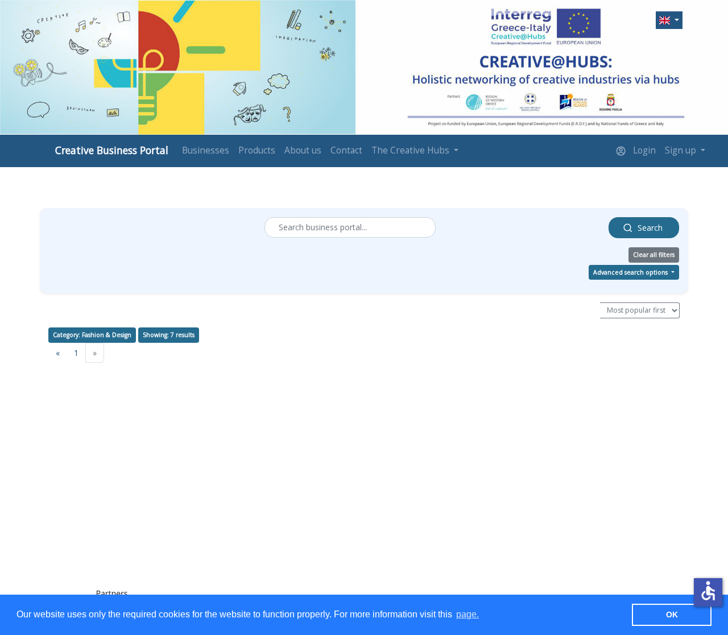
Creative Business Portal (111, 150)
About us (302, 150)
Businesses (205, 150)
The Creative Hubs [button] (411, 150)
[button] (669, 20)
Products (256, 150)
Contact (346, 150)
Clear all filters (654, 255)
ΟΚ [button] (672, 614)
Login (643, 150)
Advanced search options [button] (631, 272)
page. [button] (467, 614)
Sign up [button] (681, 150)
